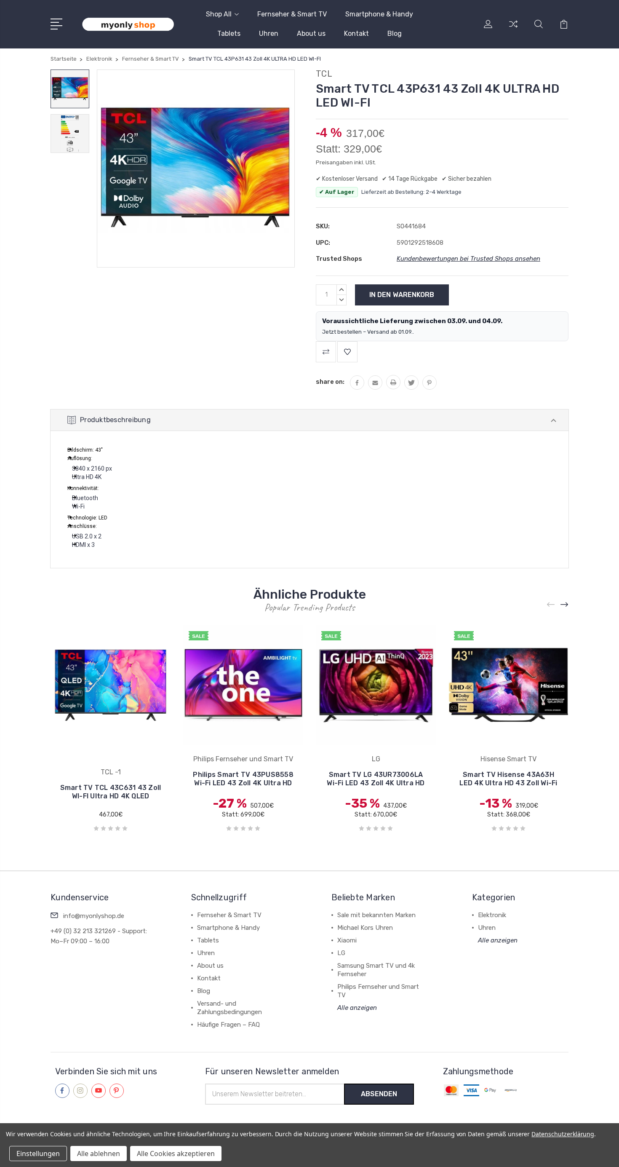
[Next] (564, 605)
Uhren (268, 33)
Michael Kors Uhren (365, 927)
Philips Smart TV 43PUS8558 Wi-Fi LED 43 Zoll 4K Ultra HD (243, 779)
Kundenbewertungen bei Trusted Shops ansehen (468, 258)
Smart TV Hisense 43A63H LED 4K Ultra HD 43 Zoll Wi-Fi (508, 779)
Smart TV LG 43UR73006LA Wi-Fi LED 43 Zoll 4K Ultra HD (375, 779)
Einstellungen (38, 1153)
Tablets (228, 33)
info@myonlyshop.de (93, 916)
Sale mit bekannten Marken (376, 915)
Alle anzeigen (357, 1008)
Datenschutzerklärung (562, 1134)
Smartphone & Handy (379, 14)
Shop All (219, 14)
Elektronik (492, 915)
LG (341, 953)
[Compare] (513, 29)
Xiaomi (347, 940)
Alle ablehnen (98, 1153)
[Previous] (551, 605)
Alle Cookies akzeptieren (176, 1153)
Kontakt (356, 33)
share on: (330, 381)
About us (311, 33)
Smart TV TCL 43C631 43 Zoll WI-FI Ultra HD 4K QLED (110, 792)
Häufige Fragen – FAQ (228, 1024)
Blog (394, 33)
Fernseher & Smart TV (292, 14)
